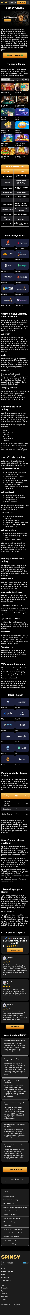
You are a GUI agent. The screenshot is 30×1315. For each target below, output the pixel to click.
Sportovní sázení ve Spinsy (11, 1211)
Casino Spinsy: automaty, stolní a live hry (15, 1207)
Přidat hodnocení (15, 950)
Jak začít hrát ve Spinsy (9, 1214)
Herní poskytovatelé (8, 1203)
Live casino (12, 79)
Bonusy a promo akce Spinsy (11, 1218)
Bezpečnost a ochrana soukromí (12, 1233)
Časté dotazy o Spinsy (9, 1244)
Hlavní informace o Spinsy (10, 1200)
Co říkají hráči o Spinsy (9, 1240)
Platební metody (7, 1225)
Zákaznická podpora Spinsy (11, 1236)
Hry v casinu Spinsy (8, 1196)
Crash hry (19, 79)
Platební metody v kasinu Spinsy (12, 1229)
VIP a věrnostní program (10, 1222)
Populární (4, 79)
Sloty (25, 79)
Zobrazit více (15, 1026)
